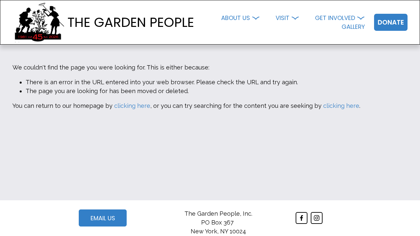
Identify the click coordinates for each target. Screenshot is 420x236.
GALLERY (353, 27)
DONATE (391, 22)
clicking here (132, 105)
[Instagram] (317, 218)
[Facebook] (301, 218)
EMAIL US (103, 218)
